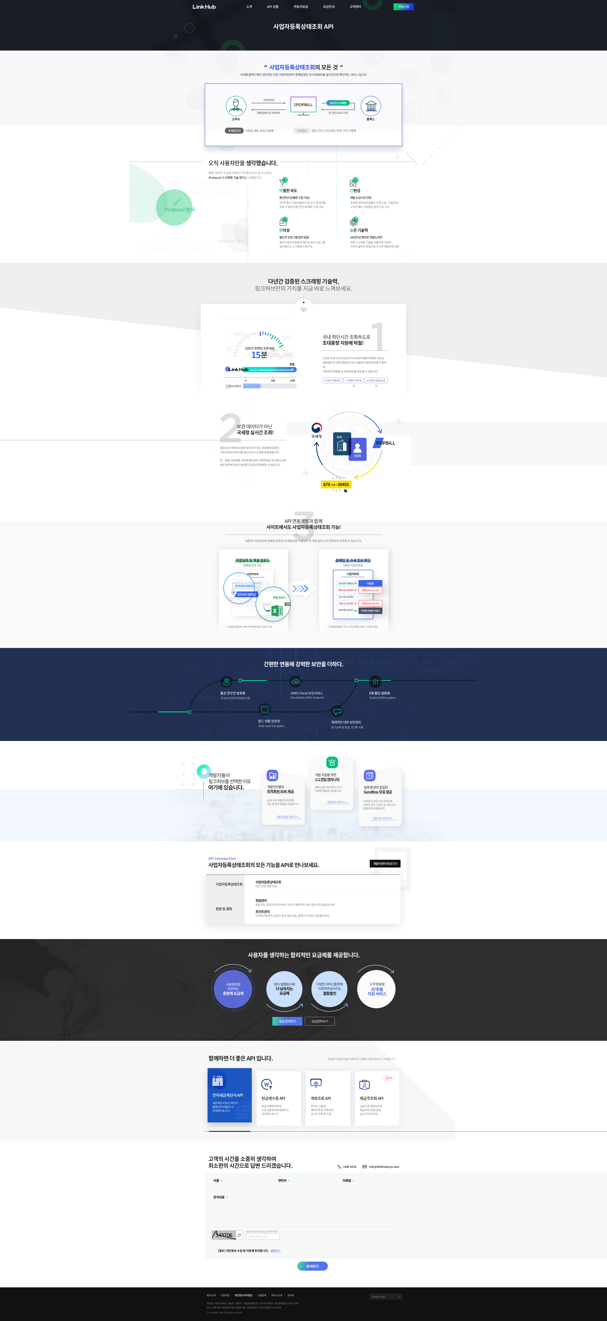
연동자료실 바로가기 (287, 817)
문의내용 (218, 1197)
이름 (216, 1180)
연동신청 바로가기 (382, 818)
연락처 (282, 1180)
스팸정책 (261, 1295)
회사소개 (211, 1295)
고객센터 (355, 6)
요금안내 (328, 6)
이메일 (347, 1180)
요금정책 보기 (320, 1021)
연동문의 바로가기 (336, 802)
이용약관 (225, 1295)
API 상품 (273, 6)
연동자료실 (301, 6)
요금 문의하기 (287, 1021)
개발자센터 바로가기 (385, 863)
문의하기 (312, 1266)
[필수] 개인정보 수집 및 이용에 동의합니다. (243, 1251)
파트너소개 (276, 1295)
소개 (249, 6)
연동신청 (403, 6)
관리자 (290, 1295)
